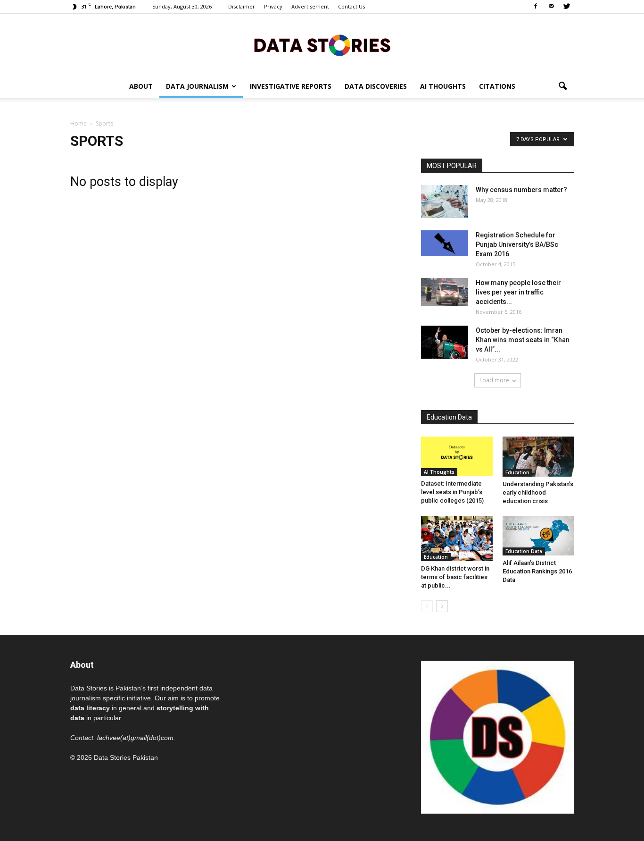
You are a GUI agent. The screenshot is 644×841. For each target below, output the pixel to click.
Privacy (273, 6)
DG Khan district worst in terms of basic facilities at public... (455, 577)
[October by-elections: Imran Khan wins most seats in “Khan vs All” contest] (444, 342)
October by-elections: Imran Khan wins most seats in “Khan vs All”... (523, 340)
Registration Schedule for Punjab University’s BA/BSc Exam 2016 (517, 244)
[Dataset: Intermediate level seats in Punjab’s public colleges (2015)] (457, 456)
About (141, 86)
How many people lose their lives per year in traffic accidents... (518, 292)
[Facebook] (535, 6)
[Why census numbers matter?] (444, 201)
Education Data (523, 551)
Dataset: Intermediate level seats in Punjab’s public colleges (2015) (452, 492)
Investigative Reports (290, 86)
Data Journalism (197, 86)
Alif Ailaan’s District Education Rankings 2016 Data (537, 571)
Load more (494, 380)
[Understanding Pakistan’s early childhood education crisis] (538, 457)
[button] (562, 86)
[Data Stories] (322, 45)
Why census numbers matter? (521, 189)
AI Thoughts (443, 86)
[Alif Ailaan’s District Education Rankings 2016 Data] (538, 535)
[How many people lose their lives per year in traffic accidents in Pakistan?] (444, 292)
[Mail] (551, 6)
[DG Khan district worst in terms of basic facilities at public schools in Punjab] (457, 538)
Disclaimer (241, 6)
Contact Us (351, 6)
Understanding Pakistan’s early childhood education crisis (538, 492)
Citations (497, 86)
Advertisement (310, 6)
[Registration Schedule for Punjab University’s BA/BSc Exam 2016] (444, 243)
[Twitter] (567, 6)
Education (517, 472)
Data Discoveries (376, 86)
